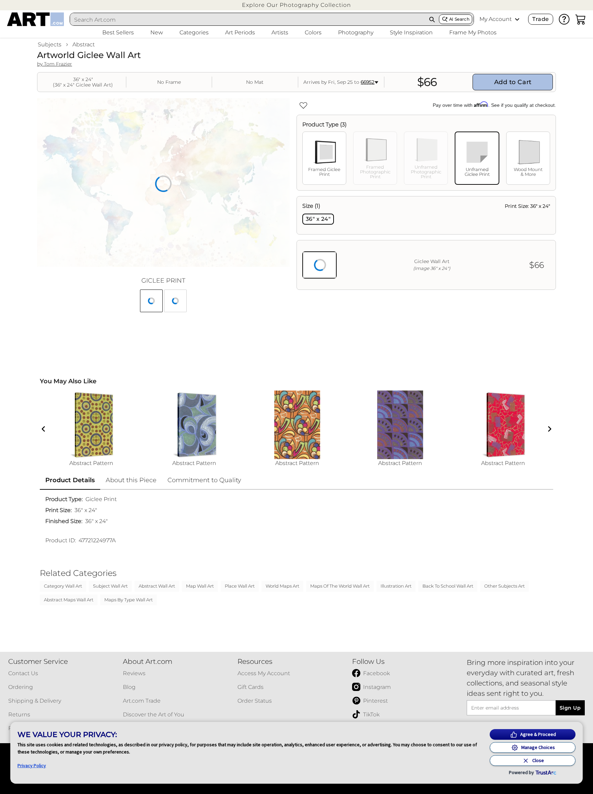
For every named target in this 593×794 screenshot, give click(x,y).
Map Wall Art (200, 586)
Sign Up (570, 708)
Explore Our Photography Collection (296, 5)
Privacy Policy (32, 765)
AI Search (459, 19)
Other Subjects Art (504, 586)
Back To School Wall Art (447, 586)
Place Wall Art (240, 586)
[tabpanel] (426, 243)
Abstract (83, 44)
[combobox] (248, 19)
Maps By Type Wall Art (128, 599)
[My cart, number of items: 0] (580, 19)
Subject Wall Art (110, 586)
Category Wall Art (63, 586)
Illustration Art (396, 586)
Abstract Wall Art (157, 586)
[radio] (318, 219)
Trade (540, 19)
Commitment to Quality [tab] (204, 480)
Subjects (49, 44)
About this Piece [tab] (131, 480)
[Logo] (35, 19)
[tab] (324, 158)
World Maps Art (282, 586)
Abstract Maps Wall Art (68, 599)
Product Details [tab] (70, 480)
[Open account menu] (517, 19)
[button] (296, 5)
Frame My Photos (473, 32)
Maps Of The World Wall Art (340, 586)
